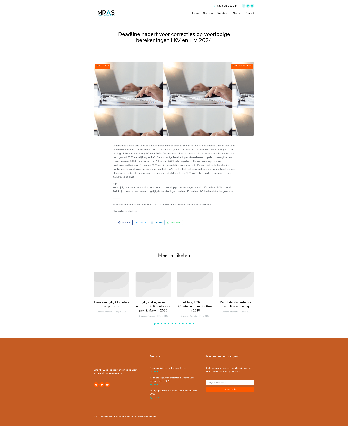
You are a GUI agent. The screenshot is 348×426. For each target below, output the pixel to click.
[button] (125, 222)
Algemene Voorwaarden (145, 416)
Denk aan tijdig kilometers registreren (111, 304)
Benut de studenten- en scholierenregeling (236, 304)
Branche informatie (243, 65)
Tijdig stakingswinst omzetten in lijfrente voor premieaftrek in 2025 (153, 306)
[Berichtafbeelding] (111, 284)
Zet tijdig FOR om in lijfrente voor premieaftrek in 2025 (194, 306)
